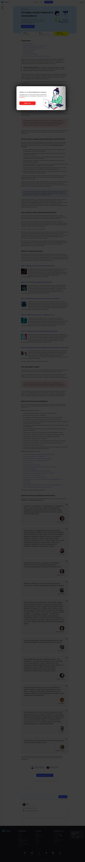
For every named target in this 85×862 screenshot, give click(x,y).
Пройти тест (27, 103)
